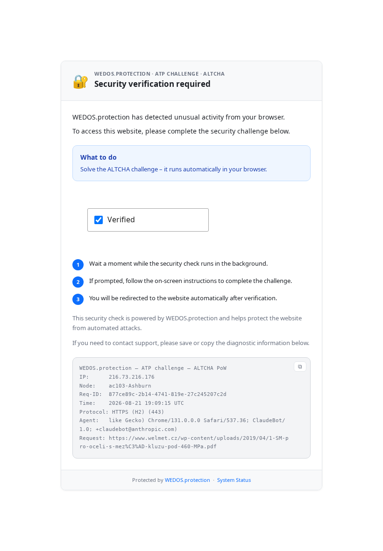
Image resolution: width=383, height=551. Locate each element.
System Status (234, 479)
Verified (121, 219)
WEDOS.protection (187, 479)
